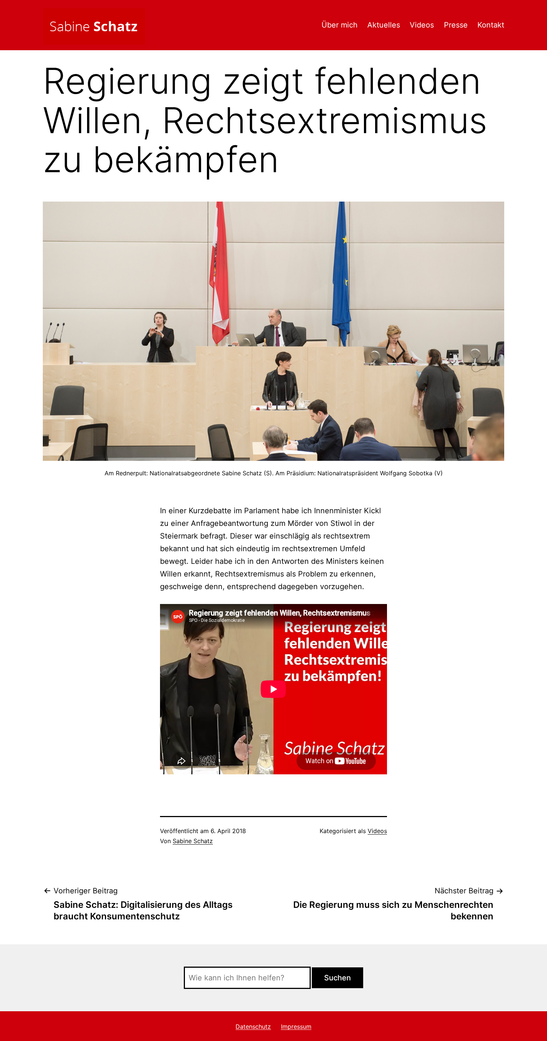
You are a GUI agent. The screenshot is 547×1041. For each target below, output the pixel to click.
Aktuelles (383, 24)
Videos (422, 24)
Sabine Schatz (193, 841)
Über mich (340, 24)
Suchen (337, 977)
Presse (456, 24)
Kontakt (490, 24)
